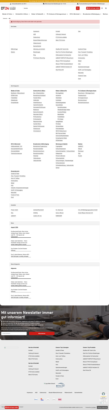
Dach (12, 197)
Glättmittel (36, 100)
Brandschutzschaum (83, 102)
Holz (12, 185)
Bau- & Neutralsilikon (38, 93)
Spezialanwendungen (61, 367)
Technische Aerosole (16, 153)
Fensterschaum (82, 95)
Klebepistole (59, 153)
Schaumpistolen (60, 158)
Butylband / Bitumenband (17, 93)
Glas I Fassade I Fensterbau (63, 353)
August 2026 (14, 227)
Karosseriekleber (15, 151)
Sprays (57, 167)
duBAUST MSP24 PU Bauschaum (92, 359)
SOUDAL (35, 213)
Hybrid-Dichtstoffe (38, 105)
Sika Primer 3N (87, 370)
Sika (79, 153)
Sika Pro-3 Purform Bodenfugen (91, 353)
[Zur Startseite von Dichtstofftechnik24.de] (8, 8)
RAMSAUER (59, 216)
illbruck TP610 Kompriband (90, 362)
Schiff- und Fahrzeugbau (62, 370)
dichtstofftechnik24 (38, 210)
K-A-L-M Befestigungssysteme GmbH (87, 210)
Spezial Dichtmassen (38, 126)
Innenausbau (14, 180)
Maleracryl (36, 109)
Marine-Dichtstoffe (38, 112)
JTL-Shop (93, 407)
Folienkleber (14, 98)
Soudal (80, 156)
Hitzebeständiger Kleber (64, 109)
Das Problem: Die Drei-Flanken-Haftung (19, 249)
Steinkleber (59, 98)
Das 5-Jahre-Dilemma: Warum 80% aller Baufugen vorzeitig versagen (20, 255)
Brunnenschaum (82, 100)
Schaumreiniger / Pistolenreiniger (64, 160)
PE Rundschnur (37, 116)
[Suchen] (78, 8)
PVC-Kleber (60, 119)
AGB (36, 392)
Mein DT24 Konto (33, 359)
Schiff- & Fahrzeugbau (17, 190)
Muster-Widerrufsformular (55, 392)
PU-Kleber (58, 124)
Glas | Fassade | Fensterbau (18, 176)
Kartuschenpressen (61, 148)
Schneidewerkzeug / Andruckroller (65, 165)
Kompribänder (14, 102)
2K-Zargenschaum (83, 98)
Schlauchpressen (60, 163)
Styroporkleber (59, 126)
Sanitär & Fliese (15, 173)
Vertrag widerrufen (102, 407)
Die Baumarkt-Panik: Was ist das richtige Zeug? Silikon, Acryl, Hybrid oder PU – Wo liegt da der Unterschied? (20, 234)
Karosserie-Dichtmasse (39, 107)
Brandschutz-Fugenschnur (40, 146)
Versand (21, 406)
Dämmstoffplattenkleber (62, 135)
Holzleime (58, 95)
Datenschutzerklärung (27, 328)
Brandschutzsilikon (38, 153)
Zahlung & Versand (33, 353)
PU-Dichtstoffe (37, 119)
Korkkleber (58, 100)
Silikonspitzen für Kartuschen (90, 356)
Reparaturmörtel (37, 121)
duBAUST (80, 146)
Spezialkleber (59, 105)
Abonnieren (41, 333)
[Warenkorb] (106, 8)
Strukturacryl (36, 128)
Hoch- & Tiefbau (15, 178)
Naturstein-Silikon (38, 114)
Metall (12, 183)
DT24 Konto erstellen (33, 356)
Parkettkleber (61, 116)
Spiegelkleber (59, 121)
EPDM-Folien (14, 95)
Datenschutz (43, 392)
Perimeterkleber (60, 128)
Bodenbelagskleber (61, 102)
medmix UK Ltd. (37, 216)
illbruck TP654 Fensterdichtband (91, 364)
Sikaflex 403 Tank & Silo (89, 350)
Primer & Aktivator (60, 156)
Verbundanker (37, 158)
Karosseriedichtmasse (17, 148)
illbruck (80, 148)
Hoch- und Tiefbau (60, 356)
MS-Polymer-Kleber (61, 133)
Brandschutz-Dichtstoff (39, 95)
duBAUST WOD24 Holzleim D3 (91, 367)
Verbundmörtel (37, 160)
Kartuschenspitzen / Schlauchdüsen (65, 151)
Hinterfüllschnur (37, 102)
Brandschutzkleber (38, 148)
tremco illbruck (59, 213)
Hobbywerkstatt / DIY (16, 146)
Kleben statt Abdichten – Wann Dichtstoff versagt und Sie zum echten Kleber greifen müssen (19, 242)
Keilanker (35, 156)
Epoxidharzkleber (62, 107)
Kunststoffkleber (62, 112)
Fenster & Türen (15, 195)
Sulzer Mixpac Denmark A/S (85, 213)
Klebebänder (14, 100)
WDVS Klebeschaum (61, 131)
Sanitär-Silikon (37, 124)
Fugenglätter (59, 146)
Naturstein (13, 192)
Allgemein (13, 268)
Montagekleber (60, 93)
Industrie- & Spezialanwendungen (19, 188)
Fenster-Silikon (37, 98)
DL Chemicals (59, 210)
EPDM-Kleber (59, 140)
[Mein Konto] (102, 8)
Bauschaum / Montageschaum (86, 93)
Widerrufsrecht (68, 392)
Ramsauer (80, 151)
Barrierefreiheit (78, 392)
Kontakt (30, 350)
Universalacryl (37, 131)
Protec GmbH (14, 210)
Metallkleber (61, 114)
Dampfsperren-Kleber (61, 138)
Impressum (30, 392)
